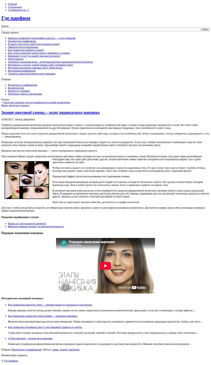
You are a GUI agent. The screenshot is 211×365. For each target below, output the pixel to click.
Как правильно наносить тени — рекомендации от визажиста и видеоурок (50, 304)
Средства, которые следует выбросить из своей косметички (36, 102)
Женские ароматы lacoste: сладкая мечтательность (36, 226)
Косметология (16, 88)
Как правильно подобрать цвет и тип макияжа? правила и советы (45, 327)
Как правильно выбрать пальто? (26, 50)
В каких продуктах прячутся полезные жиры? (34, 44)
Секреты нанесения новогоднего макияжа (31, 73)
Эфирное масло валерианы (23, 47)
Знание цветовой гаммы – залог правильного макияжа (50, 112)
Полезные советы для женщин (25, 93)
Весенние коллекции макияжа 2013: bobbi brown (35, 67)
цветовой (74, 349)
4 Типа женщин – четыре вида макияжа (30, 338)
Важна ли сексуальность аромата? (27, 223)
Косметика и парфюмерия (22, 85)
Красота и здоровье (19, 90)
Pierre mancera (15, 59)
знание (64, 349)
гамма (55, 349)
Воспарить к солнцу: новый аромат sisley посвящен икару (40, 64)
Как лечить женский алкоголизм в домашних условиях (39, 53)
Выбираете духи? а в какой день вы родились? (34, 56)
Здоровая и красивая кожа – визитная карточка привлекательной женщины (50, 61)
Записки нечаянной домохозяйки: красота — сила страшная (41, 38)
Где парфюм (15, 18)
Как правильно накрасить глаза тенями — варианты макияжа (42, 316)
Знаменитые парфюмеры (22, 41)
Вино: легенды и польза (14, 105)
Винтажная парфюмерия (22, 70)
